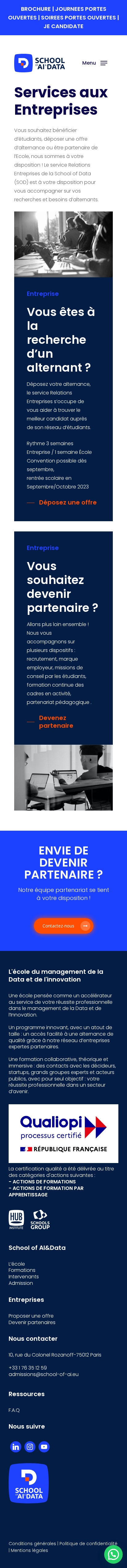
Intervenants (24, 1276)
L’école (17, 1264)
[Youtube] (44, 1447)
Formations (22, 1270)
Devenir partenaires (32, 1322)
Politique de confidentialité (88, 1543)
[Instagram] (30, 1447)
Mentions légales (29, 1550)
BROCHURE (36, 9)
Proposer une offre (31, 1315)
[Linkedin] (16, 1447)
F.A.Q (14, 1410)
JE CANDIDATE (63, 26)
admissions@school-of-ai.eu (44, 1374)
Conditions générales (32, 1543)
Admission (21, 1283)
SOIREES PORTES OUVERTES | (80, 17)
